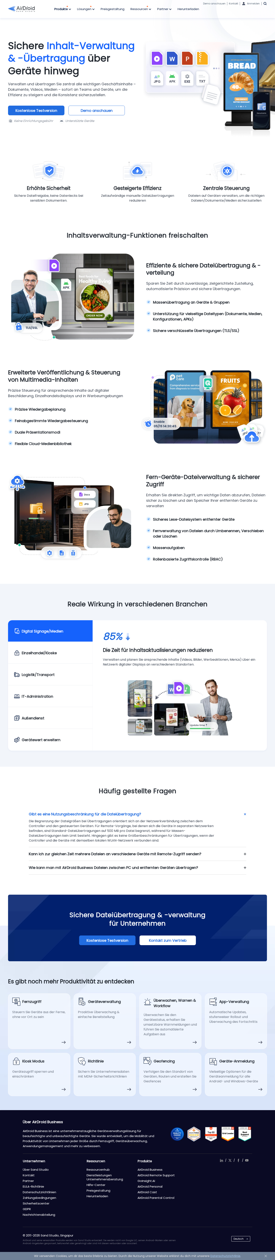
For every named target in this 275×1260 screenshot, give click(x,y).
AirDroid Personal (150, 1186)
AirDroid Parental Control (156, 1198)
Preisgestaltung (112, 9)
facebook (238, 1160)
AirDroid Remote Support (156, 1175)
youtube (246, 1160)
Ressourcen (139, 9)
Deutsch (239, 1238)
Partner (163, 9)
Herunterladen (188, 9)
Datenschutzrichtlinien (39, 1192)
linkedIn (221, 1160)
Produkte (61, 9)
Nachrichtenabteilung (39, 1215)
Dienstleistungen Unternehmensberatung (105, 1177)
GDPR (27, 1209)
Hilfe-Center (96, 1185)
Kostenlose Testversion (36, 110)
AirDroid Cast (147, 1192)
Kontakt (233, 3)
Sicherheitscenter (36, 1203)
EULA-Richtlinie (33, 1186)
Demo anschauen (214, 3)
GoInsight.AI (146, 1181)
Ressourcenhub (98, 1169)
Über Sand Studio (36, 1169)
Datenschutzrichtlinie (225, 1256)
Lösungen (84, 9)
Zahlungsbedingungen (39, 1198)
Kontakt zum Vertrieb (168, 940)
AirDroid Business (150, 1169)
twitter (230, 1160)
